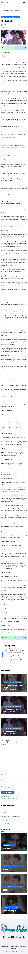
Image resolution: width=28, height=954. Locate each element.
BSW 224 (6, 849)
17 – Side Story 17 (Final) (12, 710)
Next (24, 47)
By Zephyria (7, 25)
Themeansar (14, 948)
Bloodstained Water (8, 845)
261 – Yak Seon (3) (14, 809)
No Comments (22, 25)
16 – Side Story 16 (9, 732)
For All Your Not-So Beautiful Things (10, 17)
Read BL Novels (14, 937)
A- (9, 60)
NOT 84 (5, 869)
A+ (18, 60)
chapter (4, 27)
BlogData (22, 946)
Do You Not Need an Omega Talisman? (13, 886)
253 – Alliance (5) (14, 816)
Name (2, 768)
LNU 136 (6, 820)
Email (2, 774)
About (8, 951)
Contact (13, 951)
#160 (5, 812)
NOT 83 (5, 890)
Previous (4, 47)
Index (14, 47)
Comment (3, 747)
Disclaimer (19, 951)
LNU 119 (6, 824)
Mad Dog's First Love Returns (11, 907)
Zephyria (11, 646)
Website (2, 780)
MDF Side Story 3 (9, 911)
